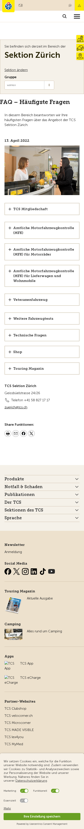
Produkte (14, 479)
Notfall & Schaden (79, 5)
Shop (17, 352)
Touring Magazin (28, 369)
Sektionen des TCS (23, 510)
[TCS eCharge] (11, 678)
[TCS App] (10, 663)
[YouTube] (51, 571)
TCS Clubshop (15, 709)
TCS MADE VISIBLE (19, 730)
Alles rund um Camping (44, 631)
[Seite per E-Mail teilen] (15, 434)
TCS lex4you (14, 737)
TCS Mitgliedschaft (30, 209)
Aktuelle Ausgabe (40, 598)
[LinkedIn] (34, 571)
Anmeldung (13, 552)
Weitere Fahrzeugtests (33, 319)
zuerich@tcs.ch (15, 407)
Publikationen (19, 494)
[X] (17, 571)
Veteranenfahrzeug (30, 300)
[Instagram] (26, 571)
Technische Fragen (29, 335)
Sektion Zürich (32, 55)
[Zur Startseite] (8, 6)
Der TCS (12, 502)
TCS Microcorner (17, 723)
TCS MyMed (13, 744)
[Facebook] (8, 571)
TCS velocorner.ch (18, 716)
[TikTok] (43, 571)
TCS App (26, 663)
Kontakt (70, 5)
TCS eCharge (30, 678)
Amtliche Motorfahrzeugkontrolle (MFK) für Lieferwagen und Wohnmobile (43, 276)
